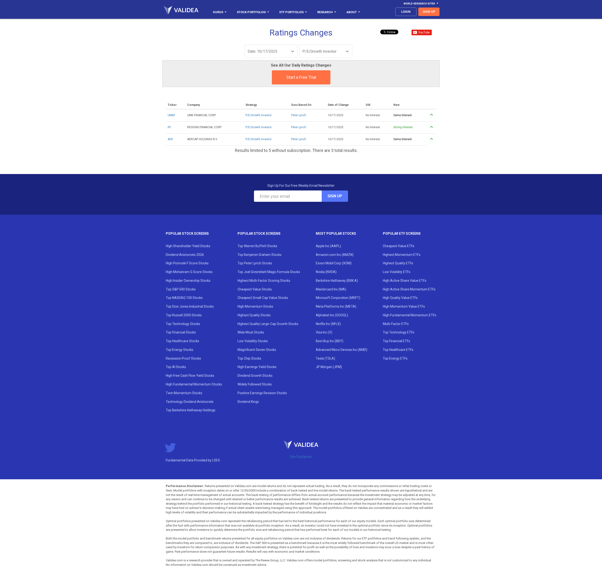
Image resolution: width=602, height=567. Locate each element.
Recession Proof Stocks (183, 358)
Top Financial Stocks (181, 332)
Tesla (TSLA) (325, 358)
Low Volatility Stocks (253, 341)
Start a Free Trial (301, 77)
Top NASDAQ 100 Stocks (184, 298)
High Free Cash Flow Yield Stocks (190, 375)
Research (325, 12)
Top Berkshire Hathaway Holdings (190, 410)
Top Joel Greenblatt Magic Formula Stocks (269, 272)
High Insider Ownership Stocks (188, 280)
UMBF (171, 115)
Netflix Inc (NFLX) (328, 324)
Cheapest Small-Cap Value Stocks (263, 298)
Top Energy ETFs (395, 358)
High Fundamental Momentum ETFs (409, 315)
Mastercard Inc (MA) (331, 289)
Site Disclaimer (301, 457)
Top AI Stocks (176, 367)
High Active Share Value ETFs (404, 280)
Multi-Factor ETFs (396, 324)
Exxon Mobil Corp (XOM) (334, 263)
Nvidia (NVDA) (326, 272)
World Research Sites (419, 3)
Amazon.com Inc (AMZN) (334, 255)
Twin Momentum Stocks (184, 393)
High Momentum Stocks (255, 306)
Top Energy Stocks (179, 350)
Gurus (218, 12)
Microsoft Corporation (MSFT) (338, 298)
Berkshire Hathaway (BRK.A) (337, 280)
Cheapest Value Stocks (255, 289)
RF (169, 127)
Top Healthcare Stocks (182, 341)
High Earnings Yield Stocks (257, 367)
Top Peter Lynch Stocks (255, 263)
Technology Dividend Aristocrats (190, 402)
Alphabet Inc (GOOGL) (332, 315)
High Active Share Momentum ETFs (409, 289)
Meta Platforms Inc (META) (336, 306)
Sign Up (335, 196)
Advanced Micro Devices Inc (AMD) (341, 350)
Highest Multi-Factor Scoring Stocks (264, 280)
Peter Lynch (298, 115)
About (351, 12)
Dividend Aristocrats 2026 (185, 255)
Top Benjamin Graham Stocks (259, 255)
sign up (429, 11)
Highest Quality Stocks (254, 315)
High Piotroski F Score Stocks (187, 263)
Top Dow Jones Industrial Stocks (190, 306)
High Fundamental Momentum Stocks (194, 384)
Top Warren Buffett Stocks (257, 246)
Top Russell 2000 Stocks (184, 315)
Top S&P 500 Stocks (181, 289)
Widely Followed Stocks (255, 384)
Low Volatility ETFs (396, 272)
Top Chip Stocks (249, 358)
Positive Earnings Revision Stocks (262, 393)
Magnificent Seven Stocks (257, 350)
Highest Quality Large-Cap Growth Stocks (268, 324)
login (406, 11)
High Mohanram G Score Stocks (189, 272)
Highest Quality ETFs (398, 263)
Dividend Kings (248, 402)
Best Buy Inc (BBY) (329, 341)
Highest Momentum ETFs (401, 255)
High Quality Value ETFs (400, 298)
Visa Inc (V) (324, 332)
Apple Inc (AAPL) (328, 246)
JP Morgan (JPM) (329, 367)
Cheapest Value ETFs (398, 246)
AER (170, 139)
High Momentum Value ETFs (404, 306)
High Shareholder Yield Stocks (188, 246)
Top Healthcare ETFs (398, 350)
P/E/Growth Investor (259, 115)
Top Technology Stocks (183, 324)
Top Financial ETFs (396, 341)
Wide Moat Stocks (251, 332)
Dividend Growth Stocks (255, 375)
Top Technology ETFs (398, 332)
